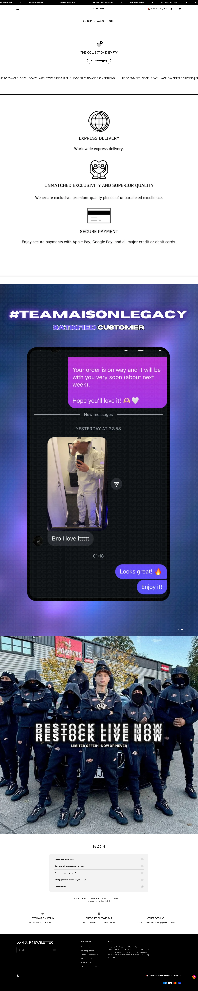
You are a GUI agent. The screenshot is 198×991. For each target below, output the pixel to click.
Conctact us (86, 962)
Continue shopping (99, 61)
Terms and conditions (89, 955)
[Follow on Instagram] (17, 975)
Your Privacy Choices (89, 966)
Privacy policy (87, 947)
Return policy (86, 958)
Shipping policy (87, 951)
